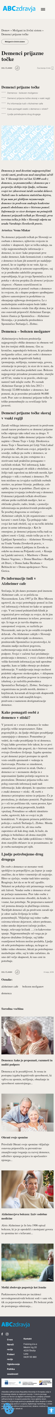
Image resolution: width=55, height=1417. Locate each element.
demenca (6, 993)
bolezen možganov (33, 986)
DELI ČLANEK (6, 68)
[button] (51, 1410)
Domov (5, 30)
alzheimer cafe (9, 986)
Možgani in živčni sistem (27, 30)
